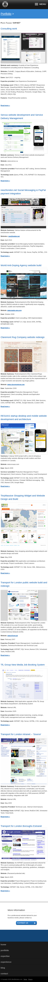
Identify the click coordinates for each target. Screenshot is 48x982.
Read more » (5, 105)
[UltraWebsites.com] (5, 7)
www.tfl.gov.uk (12, 636)
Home (3, 944)
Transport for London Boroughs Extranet (21, 826)
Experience (6, 962)
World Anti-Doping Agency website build (21, 265)
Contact (4, 974)
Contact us (22, 923)
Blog (3, 968)
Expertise (5, 956)
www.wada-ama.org (14, 310)
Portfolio (6, 13)
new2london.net (14, 236)
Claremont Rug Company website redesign (23, 337)
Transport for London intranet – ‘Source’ (21, 734)
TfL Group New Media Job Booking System (23, 664)
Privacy (30, 979)
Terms (25, 979)
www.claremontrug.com (16, 384)
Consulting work (9, 28)
